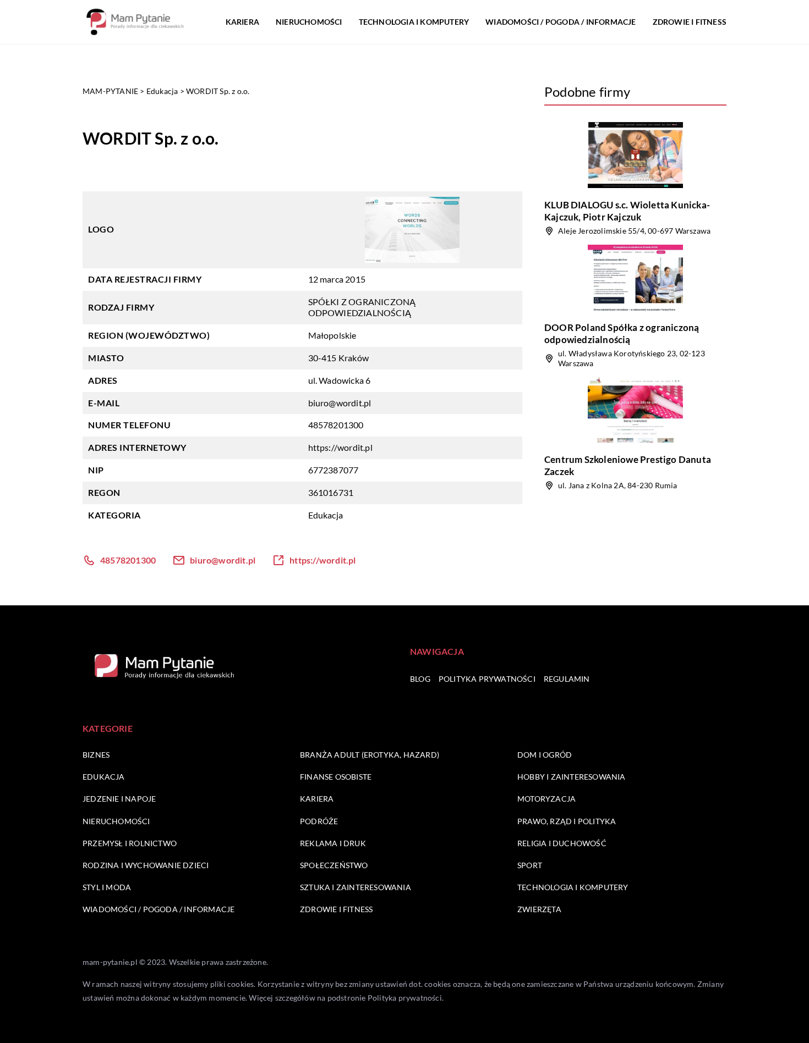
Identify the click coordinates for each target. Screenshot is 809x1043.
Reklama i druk (333, 843)
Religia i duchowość (561, 843)
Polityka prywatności (487, 678)
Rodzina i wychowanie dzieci (146, 865)
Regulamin (567, 678)
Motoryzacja (546, 798)
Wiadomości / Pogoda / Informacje (560, 21)
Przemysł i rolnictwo (130, 843)
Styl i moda (107, 887)
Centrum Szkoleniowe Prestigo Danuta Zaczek (627, 465)
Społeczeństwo (334, 865)
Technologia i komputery (414, 21)
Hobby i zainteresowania (571, 776)
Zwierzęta (539, 909)
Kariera (242, 21)
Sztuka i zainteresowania (355, 887)
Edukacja (325, 515)
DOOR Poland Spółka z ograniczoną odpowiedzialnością (621, 333)
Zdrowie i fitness (689, 21)
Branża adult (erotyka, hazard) (369, 754)
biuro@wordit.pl (339, 403)
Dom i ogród (544, 754)
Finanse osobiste (335, 776)
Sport (529, 865)
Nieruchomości (309, 21)
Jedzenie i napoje (119, 798)
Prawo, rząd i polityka (566, 821)
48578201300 (336, 425)
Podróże (319, 821)
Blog (420, 678)
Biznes (96, 754)
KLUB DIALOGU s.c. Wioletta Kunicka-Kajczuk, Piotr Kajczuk (627, 211)
